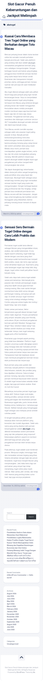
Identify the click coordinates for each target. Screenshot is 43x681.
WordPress (21, 672)
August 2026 (11, 594)
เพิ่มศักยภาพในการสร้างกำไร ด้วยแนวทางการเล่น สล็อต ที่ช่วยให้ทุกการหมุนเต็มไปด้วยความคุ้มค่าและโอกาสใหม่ (21, 558)
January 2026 (12, 611)
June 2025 (11, 630)
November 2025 (13, 617)
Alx (34, 672)
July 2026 (10, 596)
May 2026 (10, 601)
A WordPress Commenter (16, 575)
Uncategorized (28, 214)
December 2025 (13, 614)
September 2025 (13, 622)
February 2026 (12, 609)
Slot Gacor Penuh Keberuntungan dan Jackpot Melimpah (21, 10)
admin (19, 214)
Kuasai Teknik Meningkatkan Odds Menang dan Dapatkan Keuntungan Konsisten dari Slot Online (20, 545)
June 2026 (11, 599)
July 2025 (10, 627)
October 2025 (12, 619)
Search (9, 513)
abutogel (31, 63)
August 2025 (11, 624)
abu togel (26, 429)
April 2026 (10, 604)
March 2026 (11, 606)
